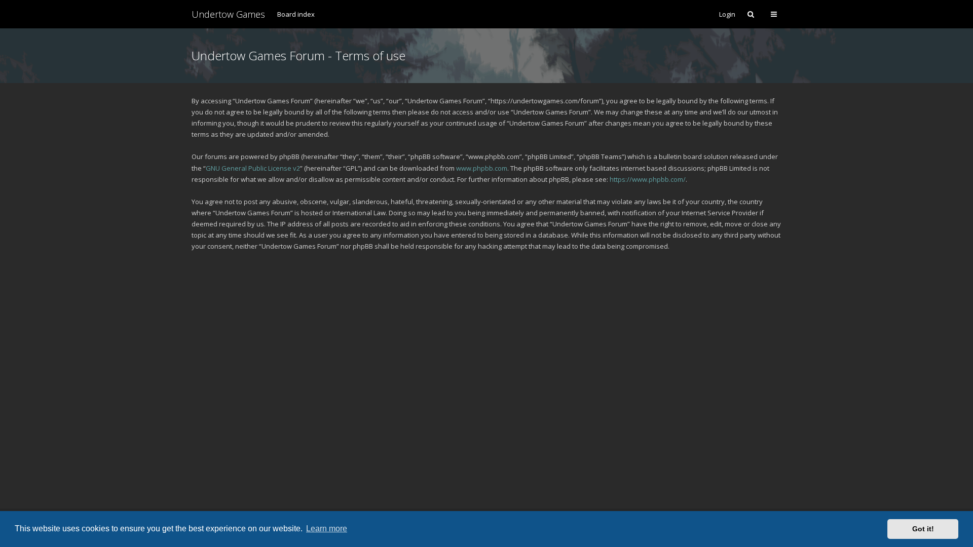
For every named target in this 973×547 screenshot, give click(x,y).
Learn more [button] (326, 528)
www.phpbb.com (481, 168)
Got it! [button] (923, 529)
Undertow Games (228, 14)
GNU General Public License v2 (253, 168)
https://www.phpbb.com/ (648, 179)
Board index (296, 14)
